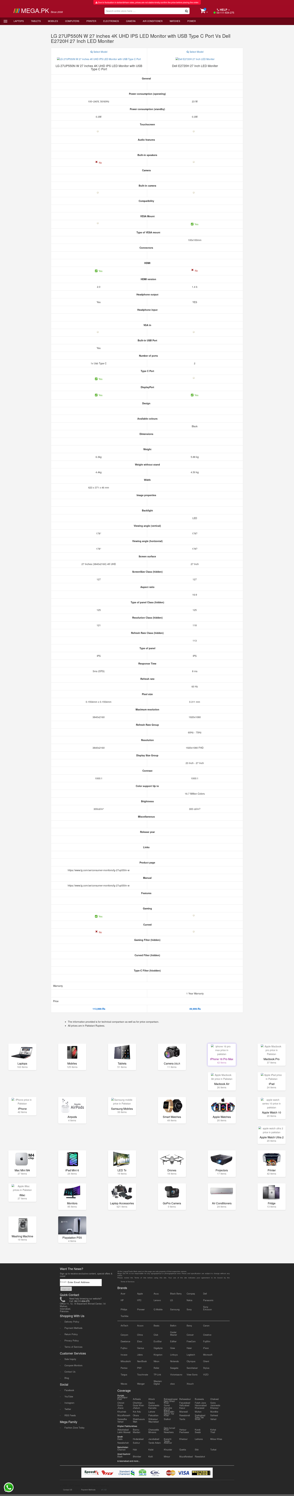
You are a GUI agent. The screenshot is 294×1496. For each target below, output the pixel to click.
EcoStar (158, 1341)
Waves (124, 1383)
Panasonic (208, 1300)
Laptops (19, 21)
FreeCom (191, 1341)
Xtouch (190, 1383)
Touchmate (142, 1374)
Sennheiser (192, 1367)
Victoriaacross (176, 1374)
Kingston (158, 1354)
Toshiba (124, 1316)
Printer (91, 21)
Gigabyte (158, 1348)
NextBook (142, 1361)
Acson (140, 1325)
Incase (124, 1354)
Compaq (191, 1293)
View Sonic (192, 1374)
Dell (205, 1293)
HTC (139, 1300)
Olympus (191, 1361)
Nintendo (174, 1361)
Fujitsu (124, 1348)
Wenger (141, 1383)
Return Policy (71, 1334)
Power (191, 21)
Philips (124, 1309)
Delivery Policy (71, 1321)
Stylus (206, 1367)
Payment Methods (73, 1327)
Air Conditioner (152, 21)
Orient (206, 1361)
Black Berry (176, 1293)
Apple (140, 1293)
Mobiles (53, 21)
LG (171, 1300)
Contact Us (70, 1371)
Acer (123, 1293)
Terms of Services (73, 1346)
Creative (207, 1334)
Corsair (190, 1334)
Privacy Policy (71, 1340)
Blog (66, 1377)
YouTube (68, 1396)
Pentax (124, 1367)
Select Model (100, 51)
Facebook (69, 1390)
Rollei (156, 1367)
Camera (131, 21)
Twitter (67, 1409)
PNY (139, 1367)
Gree (172, 1348)
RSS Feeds (70, 1415)
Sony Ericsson (207, 1308)
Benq (189, 1325)
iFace (206, 1348)
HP (122, 1300)
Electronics (111, 21)
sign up (66, 1288)
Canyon (124, 1334)
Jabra (140, 1354)
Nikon (156, 1361)
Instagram (69, 1402)
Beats (156, 1325)
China (140, 1334)
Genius (140, 1348)
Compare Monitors (73, 1365)
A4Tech (124, 1325)
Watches (175, 21)
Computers (72, 21)
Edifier (173, 1341)
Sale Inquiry (70, 1359)
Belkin (173, 1325)
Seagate (174, 1367)
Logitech (191, 1354)
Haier (189, 1348)
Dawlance (125, 1341)
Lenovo (157, 1300)
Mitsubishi (126, 1361)
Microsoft (207, 1354)
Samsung (174, 1309)
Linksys (174, 1354)
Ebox (139, 1341)
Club (156, 1334)
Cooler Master (173, 1333)
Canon (206, 1325)
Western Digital (158, 1382)
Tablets (36, 21)
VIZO (205, 1374)
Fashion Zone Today (74, 1427)
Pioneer (141, 1309)
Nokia (189, 1300)
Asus (156, 1293)
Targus (124, 1374)
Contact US (67, 1490)
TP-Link (157, 1374)
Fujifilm (206, 1341)
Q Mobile (158, 1309)
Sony (189, 1309)
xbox (172, 1383)
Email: (64, 1281)
